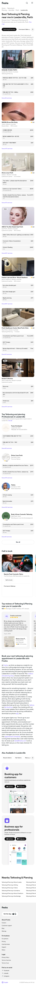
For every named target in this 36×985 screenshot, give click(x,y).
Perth (17, 10)
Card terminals (6, 944)
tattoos (31, 705)
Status (3, 950)
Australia (11, 10)
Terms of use (5, 963)
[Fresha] (5, 3)
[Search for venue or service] (27, 3)
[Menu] (32, 3)
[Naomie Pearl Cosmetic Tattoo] (17, 575)
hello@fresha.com (20, 741)
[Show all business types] (32, 757)
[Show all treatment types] (32, 29)
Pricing (4, 941)
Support (4, 947)
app (17, 713)
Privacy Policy (5, 957)
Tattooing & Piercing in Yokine (10, 887)
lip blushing (8, 707)
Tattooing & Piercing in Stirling (10, 885)
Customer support (7, 925)
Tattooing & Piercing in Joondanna (11, 890)
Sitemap (4, 931)
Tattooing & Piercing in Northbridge (11, 896)
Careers (4, 922)
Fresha (5, 665)
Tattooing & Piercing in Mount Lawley (12, 882)
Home (4, 8)
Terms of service (6, 960)
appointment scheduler (12, 736)
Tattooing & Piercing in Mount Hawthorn (12, 893)
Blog (3, 928)
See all (18, 542)
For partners (5, 938)
